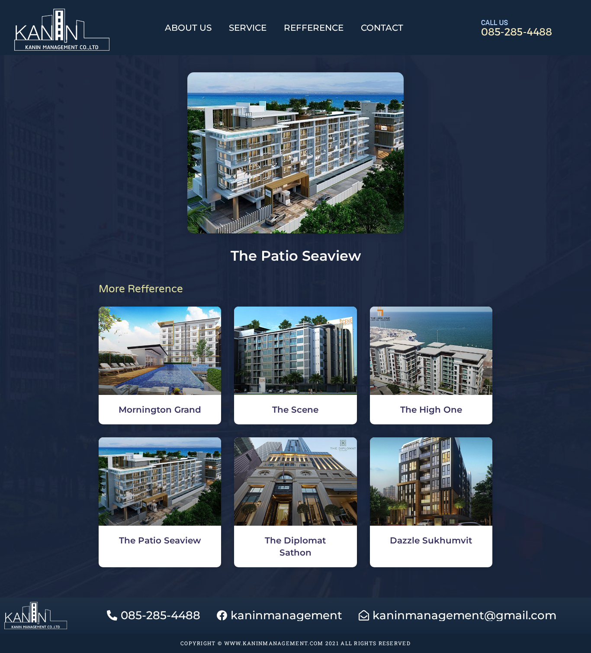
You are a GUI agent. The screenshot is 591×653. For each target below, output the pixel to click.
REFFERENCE (314, 28)
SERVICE (248, 28)
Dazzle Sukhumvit (431, 540)
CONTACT (382, 28)
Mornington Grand (160, 409)
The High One (431, 409)
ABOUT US (188, 28)
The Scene (295, 409)
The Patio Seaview (160, 540)
